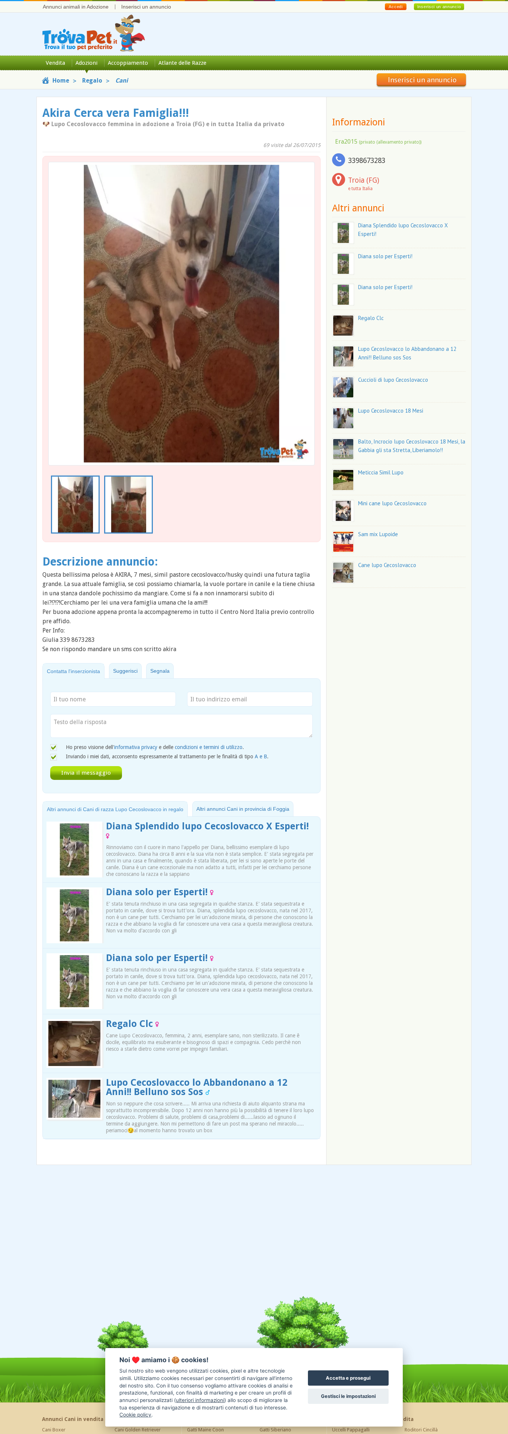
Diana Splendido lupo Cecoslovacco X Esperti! (207, 826)
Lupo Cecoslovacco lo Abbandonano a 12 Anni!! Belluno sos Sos (196, 1087)
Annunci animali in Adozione (76, 7)
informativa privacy (135, 747)
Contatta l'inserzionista (73, 671)
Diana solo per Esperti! (158, 892)
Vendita (55, 63)
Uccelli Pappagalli (351, 1430)
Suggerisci (125, 671)
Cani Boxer (53, 1430)
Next (310, 505)
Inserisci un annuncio (146, 7)
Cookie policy (135, 1415)
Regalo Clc (130, 1023)
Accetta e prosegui (348, 1378)
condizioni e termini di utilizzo (208, 747)
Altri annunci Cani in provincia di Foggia (242, 809)
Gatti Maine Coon (205, 1430)
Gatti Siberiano (275, 1430)
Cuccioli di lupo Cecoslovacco (393, 379)
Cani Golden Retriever (138, 1430)
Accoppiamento (128, 63)
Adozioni (86, 63)
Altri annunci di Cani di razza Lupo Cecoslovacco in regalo (115, 809)
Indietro (58, 296)
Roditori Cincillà (421, 1430)
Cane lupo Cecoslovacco (387, 565)
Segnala (160, 671)
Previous (52, 505)
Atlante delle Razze (182, 63)
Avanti (304, 296)
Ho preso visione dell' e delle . (155, 747)
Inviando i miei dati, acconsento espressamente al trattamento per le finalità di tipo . (167, 756)
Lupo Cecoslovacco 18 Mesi (390, 410)
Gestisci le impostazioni (348, 1396)
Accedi (395, 6)
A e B (261, 756)
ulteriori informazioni (200, 1400)
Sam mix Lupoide (378, 534)
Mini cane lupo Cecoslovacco (392, 503)
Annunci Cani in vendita (72, 1419)
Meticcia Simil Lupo (380, 472)
